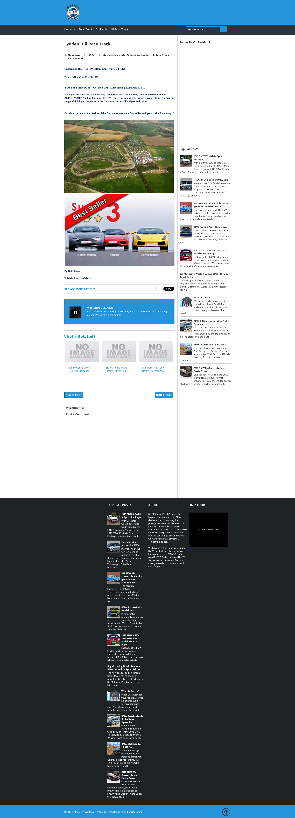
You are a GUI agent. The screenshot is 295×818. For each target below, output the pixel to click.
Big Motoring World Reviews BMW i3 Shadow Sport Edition (124, 668)
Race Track (85, 29)
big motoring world (114, 55)
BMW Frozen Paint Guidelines (210, 226)
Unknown (74, 55)
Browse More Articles (80, 289)
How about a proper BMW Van (211, 179)
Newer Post (74, 395)
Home (68, 29)
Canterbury (133, 55)
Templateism (134, 811)
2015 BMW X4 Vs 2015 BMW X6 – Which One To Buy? (211, 252)
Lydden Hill (147, 55)
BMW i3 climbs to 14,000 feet (210, 344)
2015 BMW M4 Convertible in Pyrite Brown (129, 775)
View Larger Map (196, 549)
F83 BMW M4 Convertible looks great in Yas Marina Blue (211, 205)
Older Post (164, 395)
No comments (76, 58)
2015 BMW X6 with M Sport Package (131, 516)
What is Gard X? (203, 297)
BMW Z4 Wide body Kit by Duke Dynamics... (132, 719)
